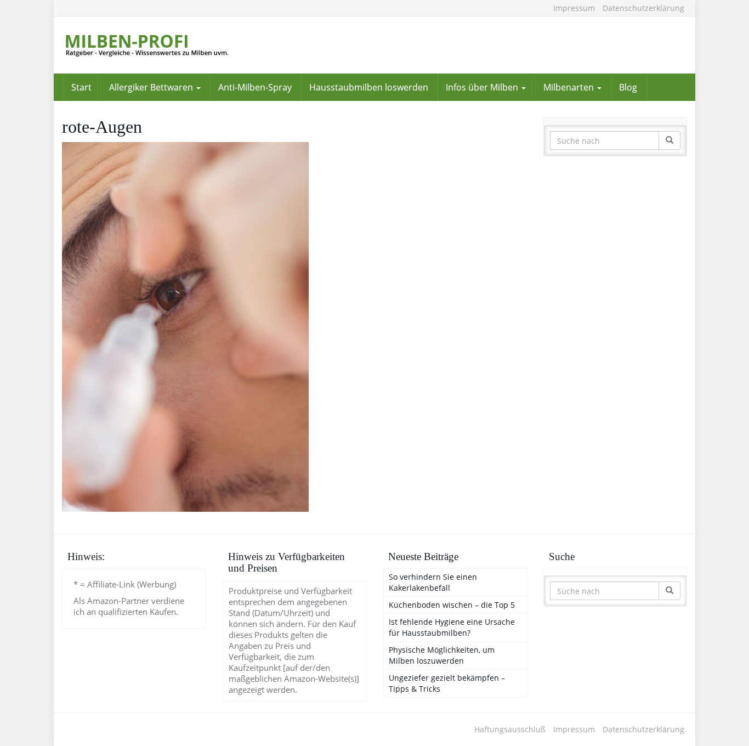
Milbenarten (569, 87)
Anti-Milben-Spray (255, 87)
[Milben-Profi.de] (160, 45)
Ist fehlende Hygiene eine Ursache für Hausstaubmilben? (452, 627)
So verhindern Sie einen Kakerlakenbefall (433, 582)
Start (81, 87)
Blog (628, 87)
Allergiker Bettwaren (152, 87)
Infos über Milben (483, 87)
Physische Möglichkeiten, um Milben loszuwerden (442, 655)
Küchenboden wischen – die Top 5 (452, 605)
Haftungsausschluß (510, 729)
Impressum (574, 8)
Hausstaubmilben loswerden (368, 87)
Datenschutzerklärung (643, 8)
